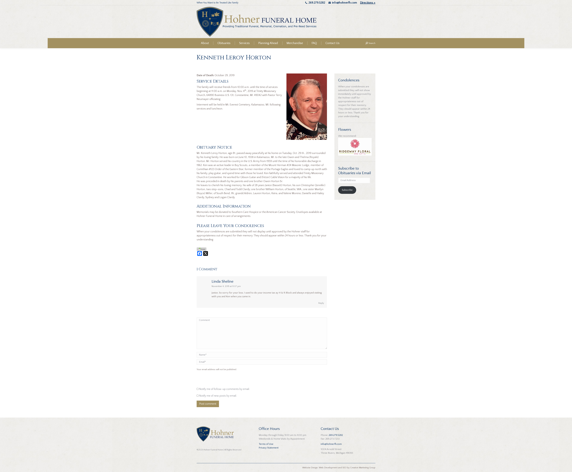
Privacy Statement (269, 447)
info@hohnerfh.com (344, 2)
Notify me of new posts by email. (218, 395)
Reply (321, 303)
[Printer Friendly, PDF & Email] (201, 249)
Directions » (367, 2)
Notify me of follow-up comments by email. (224, 389)
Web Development (328, 467)
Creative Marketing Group (362, 467)
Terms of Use (266, 444)
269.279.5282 (316, 2)
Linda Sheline (222, 281)
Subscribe (347, 190)
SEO (344, 467)
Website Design (310, 467)
